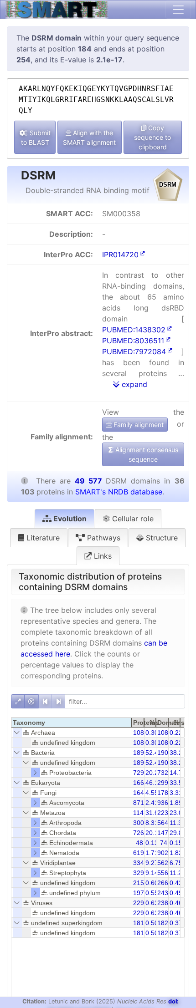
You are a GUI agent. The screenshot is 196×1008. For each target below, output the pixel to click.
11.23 (178, 872)
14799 (166, 832)
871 (138, 802)
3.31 (176, 792)
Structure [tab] (161, 537)
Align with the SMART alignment (89, 137)
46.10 (153, 782)
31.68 (153, 812)
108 (138, 732)
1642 (140, 792)
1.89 (176, 802)
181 (138, 923)
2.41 (151, 802)
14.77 (178, 772)
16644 (142, 782)
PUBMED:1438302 (133, 329)
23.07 (178, 812)
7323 (164, 772)
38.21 (178, 752)
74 (163, 842)
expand (133, 384)
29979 (166, 782)
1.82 (176, 852)
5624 (164, 862)
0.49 (176, 892)
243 (162, 892)
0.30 (151, 732)
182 (162, 923)
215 (138, 882)
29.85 (178, 832)
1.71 (151, 852)
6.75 (176, 862)
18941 (142, 752)
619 (138, 852)
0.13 (151, 842)
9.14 (151, 872)
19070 (166, 752)
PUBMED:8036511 (133, 340)
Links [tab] (102, 555)
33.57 (178, 782)
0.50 (151, 923)
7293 (140, 772)
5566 (164, 872)
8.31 (151, 822)
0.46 (176, 902)
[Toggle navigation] (178, 9)
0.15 (176, 842)
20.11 (153, 832)
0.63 (151, 902)
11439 (142, 812)
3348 (140, 862)
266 (162, 882)
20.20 (153, 772)
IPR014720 (120, 254)
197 (138, 892)
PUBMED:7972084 (134, 351)
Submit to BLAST (36, 137)
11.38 (178, 822)
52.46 (153, 752)
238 (162, 902)
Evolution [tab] (69, 518)
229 (138, 902)
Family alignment (138, 424)
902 (162, 852)
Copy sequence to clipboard (152, 137)
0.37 (176, 923)
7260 (140, 832)
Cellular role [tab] (132, 518)
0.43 (176, 882)
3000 (140, 822)
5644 (164, 822)
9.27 (151, 862)
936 (162, 802)
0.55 (151, 892)
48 (139, 842)
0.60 (151, 882)
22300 (166, 812)
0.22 (176, 732)
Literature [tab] (42, 537)
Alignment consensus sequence (145, 454)
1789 (164, 792)
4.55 (151, 792)
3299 (140, 872)
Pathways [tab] (102, 537)
